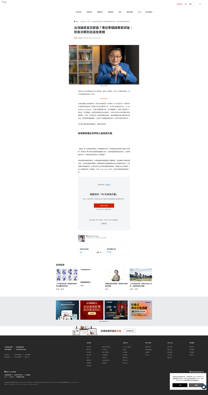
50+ (5, 377)
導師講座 (104, 363)
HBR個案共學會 (8, 347)
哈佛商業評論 (7, 375)
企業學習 (147, 352)
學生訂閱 (125, 360)
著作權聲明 (27, 354)
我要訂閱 (179, 4)
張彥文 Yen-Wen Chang (85, 38)
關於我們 (6, 354)
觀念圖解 (89, 363)
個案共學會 (148, 347)
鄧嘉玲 (82, 285)
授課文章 (192, 355)
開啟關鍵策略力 (86, 282)
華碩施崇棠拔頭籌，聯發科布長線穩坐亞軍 (116, 284)
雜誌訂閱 (169, 349)
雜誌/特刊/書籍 (106, 347)
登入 (190, 4)
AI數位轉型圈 (7, 349)
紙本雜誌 (125, 352)
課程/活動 (169, 347)
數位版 (124, 349)
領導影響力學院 (20, 377)
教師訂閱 (125, 363)
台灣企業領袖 (105, 360)
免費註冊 (104, 223)
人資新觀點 (105, 355)
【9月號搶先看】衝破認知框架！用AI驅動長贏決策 (67, 284)
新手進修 (104, 357)
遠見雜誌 (28, 375)
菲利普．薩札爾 (60, 289)
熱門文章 (89, 349)
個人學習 (89, 355)
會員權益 (192, 352)
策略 (75, 38)
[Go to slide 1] (100, 321)
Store (139, 12)
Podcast (147, 355)
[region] (104, 310)
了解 (180, 385)
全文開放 (104, 349)
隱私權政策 (7, 357)
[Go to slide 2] (102, 321)
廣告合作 (27, 357)
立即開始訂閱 (130, 331)
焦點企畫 (89, 365)
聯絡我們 (192, 347)
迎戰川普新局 (105, 352)
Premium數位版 (127, 347)
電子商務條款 (18, 357)
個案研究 (89, 360)
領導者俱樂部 (148, 349)
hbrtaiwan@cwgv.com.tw (32, 384)
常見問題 (192, 349)
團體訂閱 (125, 357)
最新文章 (89, 347)
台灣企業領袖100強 (21, 349)
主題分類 (89, 352)
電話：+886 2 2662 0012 (73, 382)
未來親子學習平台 (18, 375)
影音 (88, 357)
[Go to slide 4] (105, 321)
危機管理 (109, 252)
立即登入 (107, 185)
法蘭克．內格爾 (134, 289)
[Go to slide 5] (107, 321)
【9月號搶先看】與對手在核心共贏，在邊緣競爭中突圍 (141, 284)
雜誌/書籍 (169, 352)
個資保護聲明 (18, 354)
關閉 (196, 385)
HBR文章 (169, 355)
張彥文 (107, 289)
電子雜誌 (125, 355)
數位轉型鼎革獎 (20, 347)
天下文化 (11, 377)
